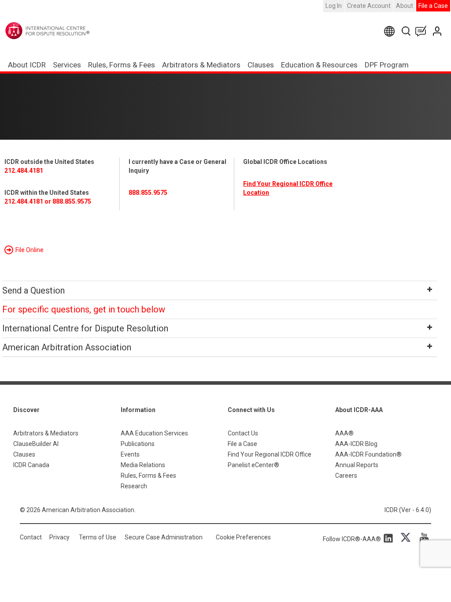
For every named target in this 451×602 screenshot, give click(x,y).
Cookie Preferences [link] (243, 537)
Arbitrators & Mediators (45, 433)
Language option (391, 31)
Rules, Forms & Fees (121, 64)
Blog (422, 31)
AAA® (344, 433)
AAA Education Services (154, 433)
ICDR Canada (31, 464)
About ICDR (27, 64)
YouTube (422, 538)
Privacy (59, 537)
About (404, 5)
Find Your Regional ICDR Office (269, 454)
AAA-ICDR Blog (356, 443)
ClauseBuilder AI (36, 443)
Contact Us (438, 31)
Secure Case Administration (164, 537)
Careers (346, 475)
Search (406, 31)
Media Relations (143, 464)
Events (130, 454)
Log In (333, 5)
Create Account (369, 5)
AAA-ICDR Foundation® (368, 454)
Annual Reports (356, 464)
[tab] (219, 290)
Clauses (261, 64)
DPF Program (387, 64)
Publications (138, 443)
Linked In (389, 538)
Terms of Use (97, 537)
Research (134, 486)
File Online (29, 249)
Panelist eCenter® (253, 464)
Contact (31, 537)
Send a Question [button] (33, 290)
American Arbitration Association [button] (66, 347)
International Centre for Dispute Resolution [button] (85, 328)
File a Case (433, 5)
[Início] (65, 30)
